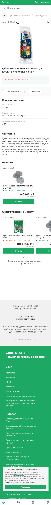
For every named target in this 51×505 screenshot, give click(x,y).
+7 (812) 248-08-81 (25, 316)
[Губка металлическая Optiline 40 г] (18, 227)
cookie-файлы (22, 470)
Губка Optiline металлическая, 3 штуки (18, 187)
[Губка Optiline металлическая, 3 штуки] (18, 177)
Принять (25, 487)
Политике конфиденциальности (17, 483)
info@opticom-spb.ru (25, 319)
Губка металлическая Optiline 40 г (17, 236)
